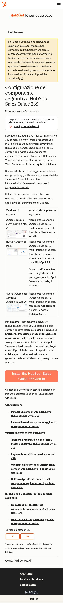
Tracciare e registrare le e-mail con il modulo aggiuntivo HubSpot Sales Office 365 (34, 443)
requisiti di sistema (45, 164)
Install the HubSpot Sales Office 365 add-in (31, 376)
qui (21, 78)
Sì (12, 536)
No (27, 536)
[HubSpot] (4, 4)
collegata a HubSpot (42, 330)
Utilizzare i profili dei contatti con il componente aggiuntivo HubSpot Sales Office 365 (33, 483)
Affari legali (26, 573)
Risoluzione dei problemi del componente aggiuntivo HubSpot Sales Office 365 (33, 509)
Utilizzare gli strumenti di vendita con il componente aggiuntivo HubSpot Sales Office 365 (33, 468)
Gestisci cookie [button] (28, 585)
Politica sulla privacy (31, 579)
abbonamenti (16, 122)
